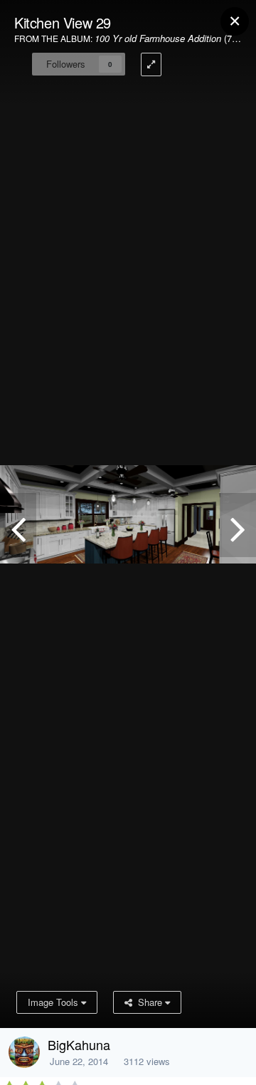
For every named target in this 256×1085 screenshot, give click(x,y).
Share (148, 1002)
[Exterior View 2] (238, 525)
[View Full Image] (151, 64)
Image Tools (54, 1002)
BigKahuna (79, 1044)
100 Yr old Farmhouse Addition (158, 38)
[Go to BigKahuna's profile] (24, 1052)
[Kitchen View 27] (18, 525)
